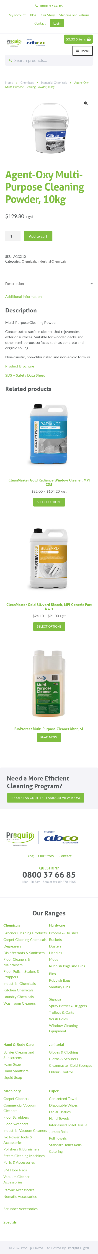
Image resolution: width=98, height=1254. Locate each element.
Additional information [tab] (23, 296)
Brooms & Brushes (63, 932)
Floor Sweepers (15, 1123)
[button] (86, 103)
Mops (53, 959)
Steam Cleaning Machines (24, 1155)
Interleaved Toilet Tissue (68, 1124)
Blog (33, 15)
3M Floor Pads (15, 1170)
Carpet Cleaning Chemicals (24, 939)
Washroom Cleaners (19, 1003)
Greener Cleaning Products (25, 932)
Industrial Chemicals (54, 83)
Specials (10, 1222)
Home (9, 83)
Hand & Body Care (18, 1044)
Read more (49, 737)
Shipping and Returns (74, 15)
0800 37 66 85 (49, 5)
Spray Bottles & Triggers (68, 1005)
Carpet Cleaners (16, 1098)
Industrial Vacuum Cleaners (25, 1130)
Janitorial (56, 1044)
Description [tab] (14, 283)
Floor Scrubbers (16, 1117)
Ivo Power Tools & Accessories (17, 1139)
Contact (40, 23)
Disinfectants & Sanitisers (24, 952)
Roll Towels (58, 1138)
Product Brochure (19, 366)
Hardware (57, 925)
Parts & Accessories (19, 1162)
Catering (56, 1151)
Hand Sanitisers (15, 1070)
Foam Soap (12, 1064)
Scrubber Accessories (20, 1208)
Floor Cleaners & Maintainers (16, 962)
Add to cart (38, 236)
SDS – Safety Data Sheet (25, 375)
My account (17, 15)
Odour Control (61, 1071)
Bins (52, 973)
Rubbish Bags (59, 980)
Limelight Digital (78, 1248)
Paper (54, 1090)
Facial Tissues (60, 1111)
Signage (55, 999)
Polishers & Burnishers (21, 1149)
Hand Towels (59, 1118)
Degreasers (12, 946)
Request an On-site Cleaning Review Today (45, 798)
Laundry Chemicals (18, 996)
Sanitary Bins (59, 986)
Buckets (55, 939)
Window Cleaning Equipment (63, 1028)
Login (57, 23)
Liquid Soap (12, 1077)
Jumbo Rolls (58, 1131)
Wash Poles (58, 1018)
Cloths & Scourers (63, 1058)
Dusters (55, 946)
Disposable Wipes (63, 1105)
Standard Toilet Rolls (65, 1144)
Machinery (12, 1090)
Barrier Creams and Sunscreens (18, 1054)
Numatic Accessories (20, 1196)
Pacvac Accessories (18, 1189)
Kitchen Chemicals (18, 990)
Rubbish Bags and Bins (67, 965)
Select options (49, 502)
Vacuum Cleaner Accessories (16, 1179)
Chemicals (27, 83)
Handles (55, 952)
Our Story (48, 15)
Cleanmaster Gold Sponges (70, 1065)
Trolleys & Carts (61, 1012)
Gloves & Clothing (63, 1052)
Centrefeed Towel (63, 1098)
